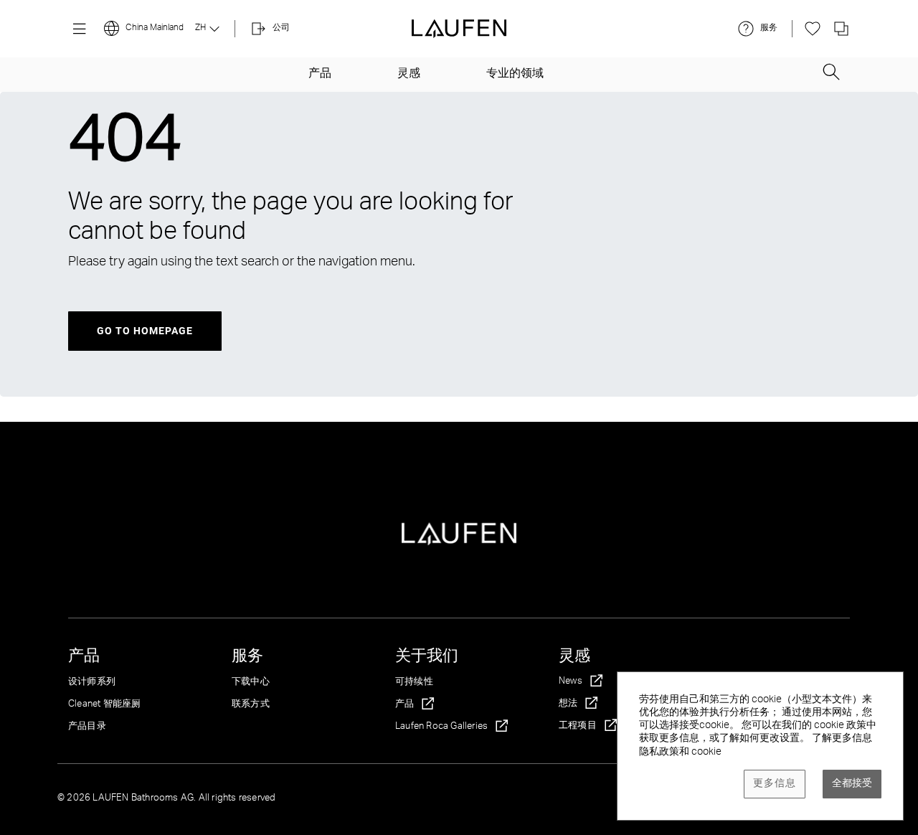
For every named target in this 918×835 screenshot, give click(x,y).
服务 (247, 657)
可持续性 (414, 682)
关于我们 (426, 657)
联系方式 (251, 704)
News (570, 682)
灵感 (408, 74)
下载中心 (251, 682)
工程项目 (578, 726)
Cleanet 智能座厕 (104, 704)
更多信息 (774, 784)
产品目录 (87, 727)
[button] (831, 67)
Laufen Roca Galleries (441, 727)
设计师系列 (91, 682)
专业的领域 (515, 74)
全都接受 (852, 784)
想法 (568, 704)
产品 (319, 74)
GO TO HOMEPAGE (145, 330)
